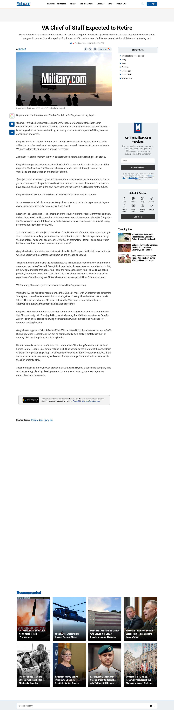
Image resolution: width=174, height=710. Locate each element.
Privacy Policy (133, 178)
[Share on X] (90, 49)
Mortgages (61, 4)
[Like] (12, 132)
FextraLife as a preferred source (86, 401)
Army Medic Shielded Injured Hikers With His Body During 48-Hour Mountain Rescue (144, 258)
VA (71, 43)
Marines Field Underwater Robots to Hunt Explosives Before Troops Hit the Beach (143, 236)
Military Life (121, 4)
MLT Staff (22, 49)
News (110, 4)
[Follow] (12, 124)
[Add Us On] (12, 116)
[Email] (95, 49)
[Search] (142, 4)
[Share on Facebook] (86, 49)
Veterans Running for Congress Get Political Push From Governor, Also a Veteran (145, 247)
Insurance (51, 4)
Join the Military (86, 4)
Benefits (100, 4)
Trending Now (125, 229)
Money (73, 4)
